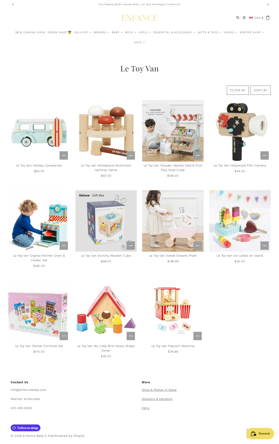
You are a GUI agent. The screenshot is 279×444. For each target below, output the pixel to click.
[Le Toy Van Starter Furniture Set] (39, 311)
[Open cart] (268, 17)
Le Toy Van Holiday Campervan (39, 165)
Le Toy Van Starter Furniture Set (39, 346)
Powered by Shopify (70, 436)
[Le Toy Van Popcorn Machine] (173, 311)
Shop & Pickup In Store (159, 390)
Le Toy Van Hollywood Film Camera (240, 165)
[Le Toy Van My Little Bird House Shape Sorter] (106, 311)
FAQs (145, 408)
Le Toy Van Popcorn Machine (173, 346)
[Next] (268, 4)
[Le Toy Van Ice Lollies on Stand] (240, 221)
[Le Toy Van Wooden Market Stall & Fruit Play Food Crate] (173, 131)
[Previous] (13, 4)
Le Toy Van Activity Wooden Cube (106, 255)
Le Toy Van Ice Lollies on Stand (240, 255)
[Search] (238, 18)
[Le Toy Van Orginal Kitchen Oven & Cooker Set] (39, 221)
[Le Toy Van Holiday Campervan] (39, 131)
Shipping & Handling (157, 399)
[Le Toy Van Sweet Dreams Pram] (173, 221)
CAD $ (259, 18)
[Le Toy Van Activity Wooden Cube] (106, 221)
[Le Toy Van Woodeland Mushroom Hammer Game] (106, 131)
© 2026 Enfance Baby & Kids (32, 436)
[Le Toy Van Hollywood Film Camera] (240, 131)
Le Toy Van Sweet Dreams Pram (173, 255)
